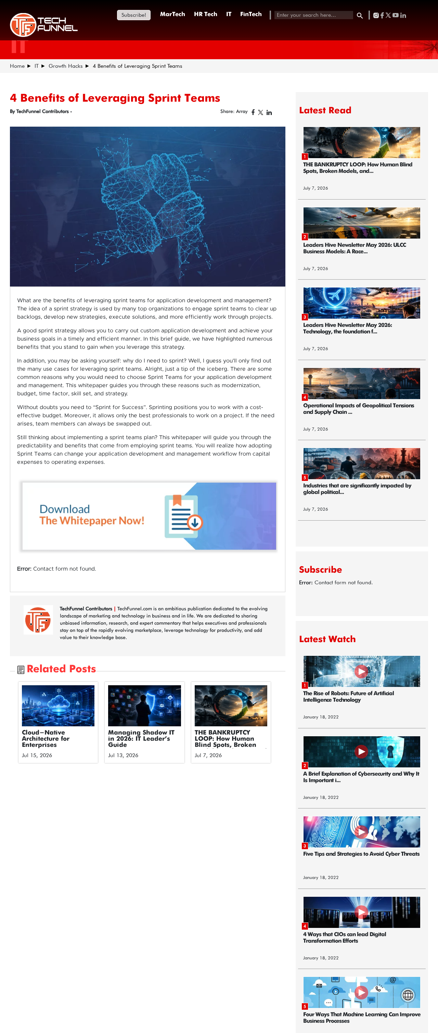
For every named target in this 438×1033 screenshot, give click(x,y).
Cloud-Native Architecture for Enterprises (45, 739)
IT (228, 14)
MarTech (172, 14)
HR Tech (205, 14)
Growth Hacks (66, 66)
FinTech (251, 14)
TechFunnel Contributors (87, 608)
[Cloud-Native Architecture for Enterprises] (58, 705)
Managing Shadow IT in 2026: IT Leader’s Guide (141, 739)
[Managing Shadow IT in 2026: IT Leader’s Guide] (144, 705)
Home (17, 66)
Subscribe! (133, 15)
